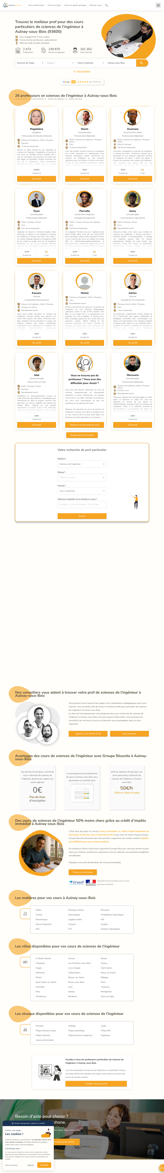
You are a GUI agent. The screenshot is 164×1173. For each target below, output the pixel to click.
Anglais (104, 924)
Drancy (104, 963)
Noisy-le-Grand (108, 972)
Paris (103, 982)
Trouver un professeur (83, 872)
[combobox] (26, 62)
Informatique (74, 914)
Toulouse (105, 987)
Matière (62, 458)
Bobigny (104, 977)
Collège (71, 1025)
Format (62, 485)
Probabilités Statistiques (112, 914)
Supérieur (105, 1035)
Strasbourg (41, 996)
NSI (102, 919)
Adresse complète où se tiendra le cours (77, 499)
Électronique (41, 919)
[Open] (42, 63)
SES (37, 929)
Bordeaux (72, 996)
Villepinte (40, 963)
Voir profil (36, 178)
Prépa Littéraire (43, 1035)
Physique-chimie (76, 910)
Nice (38, 991)
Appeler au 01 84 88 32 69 (88, 733)
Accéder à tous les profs (96, 1083)
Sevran (71, 958)
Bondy (104, 958)
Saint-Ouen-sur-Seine (46, 982)
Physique (105, 910)
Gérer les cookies (11, 1165)
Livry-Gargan (74, 968)
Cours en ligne (107, 996)
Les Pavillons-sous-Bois (79, 963)
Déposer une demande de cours (84, 424)
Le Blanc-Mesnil (43, 958)
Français (72, 924)
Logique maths (75, 919)
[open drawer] (158, 5)
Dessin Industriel (44, 924)
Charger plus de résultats (82, 435)
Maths (39, 910)
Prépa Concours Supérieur (80, 1035)
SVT (70, 929)
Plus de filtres (83, 71)
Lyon (70, 987)
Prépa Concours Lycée (46, 1030)
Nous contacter (129, 733)
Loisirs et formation (45, 1040)
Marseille (40, 987)
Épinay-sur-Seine (76, 977)
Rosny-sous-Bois (76, 982)
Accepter (44, 1165)
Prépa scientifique (76, 1030)
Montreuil (40, 972)
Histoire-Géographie (110, 929)
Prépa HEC (106, 1030)
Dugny (39, 968)
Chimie (39, 914)
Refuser (31, 1165)
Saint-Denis (106, 968)
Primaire (40, 1025)
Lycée (103, 1025)
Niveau (61, 472)
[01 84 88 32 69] (106, 5)
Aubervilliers (74, 972)
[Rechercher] (142, 63)
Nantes (71, 991)
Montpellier (106, 991)
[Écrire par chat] (161, 1168)
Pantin (39, 977)
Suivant (82, 516)
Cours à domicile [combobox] (67, 491)
